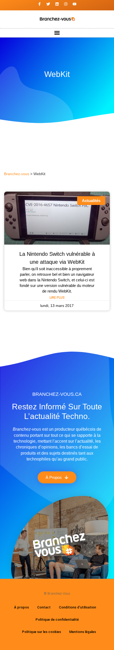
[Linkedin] (57, 4)
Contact (44, 607)
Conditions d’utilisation (77, 607)
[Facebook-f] (39, 4)
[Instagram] (65, 4)
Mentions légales (82, 632)
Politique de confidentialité (57, 620)
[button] (57, 32)
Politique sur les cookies (41, 632)
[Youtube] (74, 4)
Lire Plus (57, 297)
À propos (21, 607)
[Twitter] (48, 4)
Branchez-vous (16, 174)
